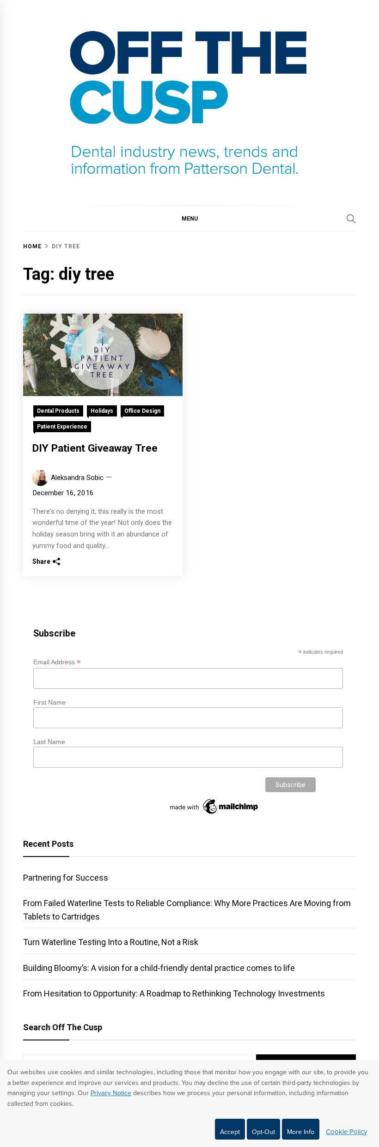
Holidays (102, 411)
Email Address (56, 662)
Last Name (49, 741)
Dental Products (58, 411)
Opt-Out (263, 1132)
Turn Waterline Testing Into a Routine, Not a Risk (110, 942)
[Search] (351, 219)
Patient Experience (62, 426)
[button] (189, 218)
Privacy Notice (111, 1093)
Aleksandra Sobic (77, 477)
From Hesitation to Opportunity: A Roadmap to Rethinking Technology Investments (174, 993)
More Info (300, 1132)
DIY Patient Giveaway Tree (95, 448)
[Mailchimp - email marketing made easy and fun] (214, 814)
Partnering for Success (65, 877)
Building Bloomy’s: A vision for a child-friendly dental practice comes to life (159, 968)
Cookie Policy (346, 1132)
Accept (230, 1132)
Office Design (142, 411)
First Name (49, 702)
